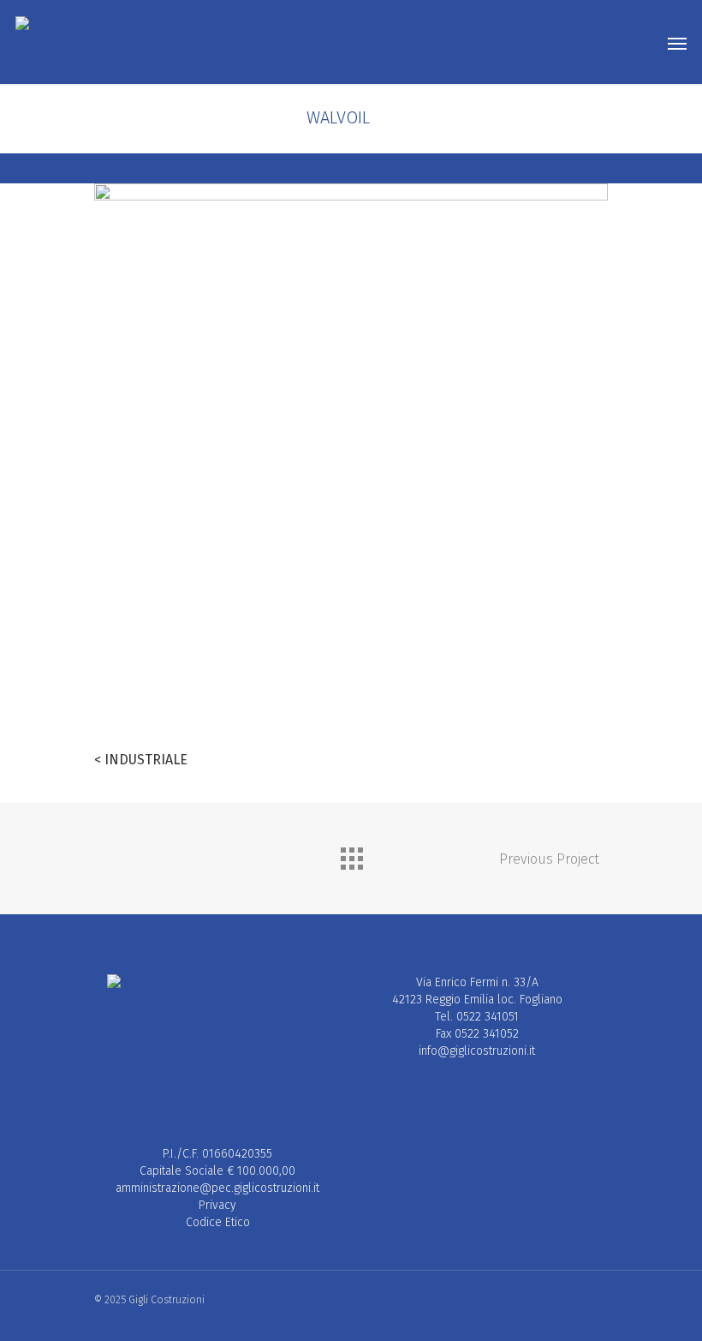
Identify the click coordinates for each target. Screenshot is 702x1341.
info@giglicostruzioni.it (477, 1051)
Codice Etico (218, 1222)
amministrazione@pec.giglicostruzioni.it (217, 1188)
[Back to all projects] (351, 854)
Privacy (217, 1205)
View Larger (221, 592)
